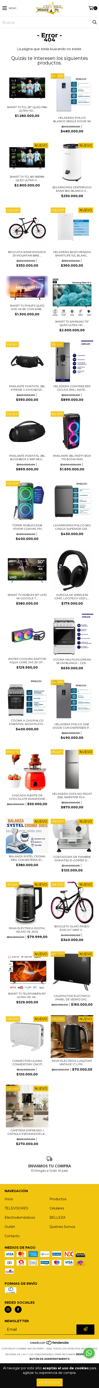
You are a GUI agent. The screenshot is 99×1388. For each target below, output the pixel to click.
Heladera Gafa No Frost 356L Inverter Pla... (72, 795)
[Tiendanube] (49, 1343)
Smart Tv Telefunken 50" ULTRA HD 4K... (27, 995)
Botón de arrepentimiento (49, 1359)
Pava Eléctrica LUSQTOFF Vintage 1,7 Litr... (72, 1062)
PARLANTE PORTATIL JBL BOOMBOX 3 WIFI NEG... (27, 457)
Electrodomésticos (20, 1217)
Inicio (9, 1199)
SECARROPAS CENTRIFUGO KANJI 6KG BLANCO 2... (72, 189)
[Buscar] (94, 22)
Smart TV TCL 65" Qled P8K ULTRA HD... (27, 108)
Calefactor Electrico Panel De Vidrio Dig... (72, 997)
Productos (58, 1199)
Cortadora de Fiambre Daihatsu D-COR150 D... (72, 858)
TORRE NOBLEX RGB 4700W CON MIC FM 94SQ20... (27, 527)
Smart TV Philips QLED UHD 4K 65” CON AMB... (27, 307)
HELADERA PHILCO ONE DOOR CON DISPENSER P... (72, 725)
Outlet (10, 1227)
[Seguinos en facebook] (18, 1309)
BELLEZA (57, 1217)
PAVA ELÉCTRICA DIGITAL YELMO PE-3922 (27, 929)
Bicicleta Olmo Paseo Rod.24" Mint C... (72, 928)
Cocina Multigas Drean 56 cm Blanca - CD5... (72, 661)
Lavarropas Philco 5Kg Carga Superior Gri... (72, 527)
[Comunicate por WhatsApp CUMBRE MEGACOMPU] (88, 1353)
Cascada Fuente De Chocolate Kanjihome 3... (27, 797)
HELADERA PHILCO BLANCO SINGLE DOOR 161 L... (72, 119)
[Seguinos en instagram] (8, 1309)
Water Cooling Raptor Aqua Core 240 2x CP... (27, 660)
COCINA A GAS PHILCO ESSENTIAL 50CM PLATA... (27, 722)
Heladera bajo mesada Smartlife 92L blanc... (72, 253)
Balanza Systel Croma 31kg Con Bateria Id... (27, 858)
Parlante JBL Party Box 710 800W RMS (72, 457)
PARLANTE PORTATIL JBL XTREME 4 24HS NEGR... (27, 387)
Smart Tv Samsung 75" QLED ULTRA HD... (72, 323)
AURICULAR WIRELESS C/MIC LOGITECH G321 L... (72, 596)
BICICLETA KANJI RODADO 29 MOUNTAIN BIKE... (27, 253)
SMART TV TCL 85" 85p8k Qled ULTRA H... (27, 178)
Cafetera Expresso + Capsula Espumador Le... (27, 1132)
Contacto (12, 1236)
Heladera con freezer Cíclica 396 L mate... (71, 387)
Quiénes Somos (62, 1227)
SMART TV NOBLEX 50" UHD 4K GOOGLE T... (27, 596)
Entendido (49, 1382)
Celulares (57, 1208)
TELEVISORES (16, 1208)
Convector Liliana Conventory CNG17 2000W (27, 1062)
